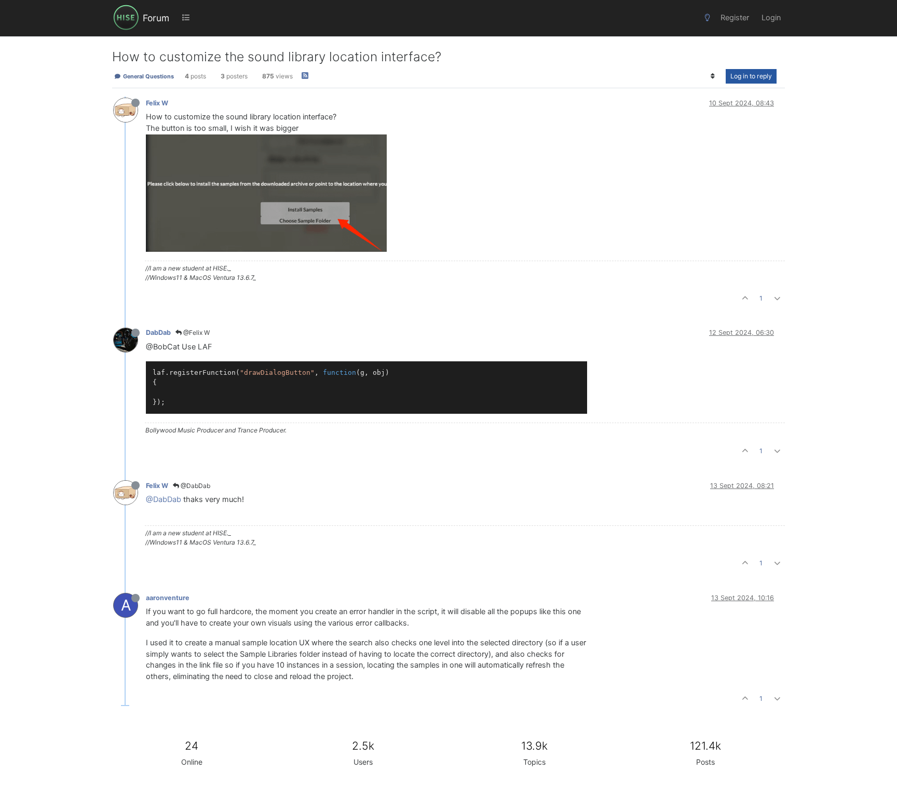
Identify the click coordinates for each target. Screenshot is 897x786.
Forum (156, 17)
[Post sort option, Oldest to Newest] (713, 76)
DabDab (158, 332)
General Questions (147, 76)
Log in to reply (751, 76)
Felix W (157, 103)
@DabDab (194, 486)
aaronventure (167, 598)
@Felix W (196, 332)
